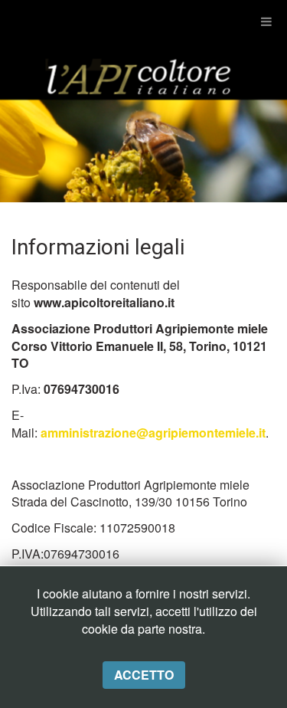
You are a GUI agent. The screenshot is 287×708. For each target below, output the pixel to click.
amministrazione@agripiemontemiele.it (153, 432)
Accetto (144, 674)
